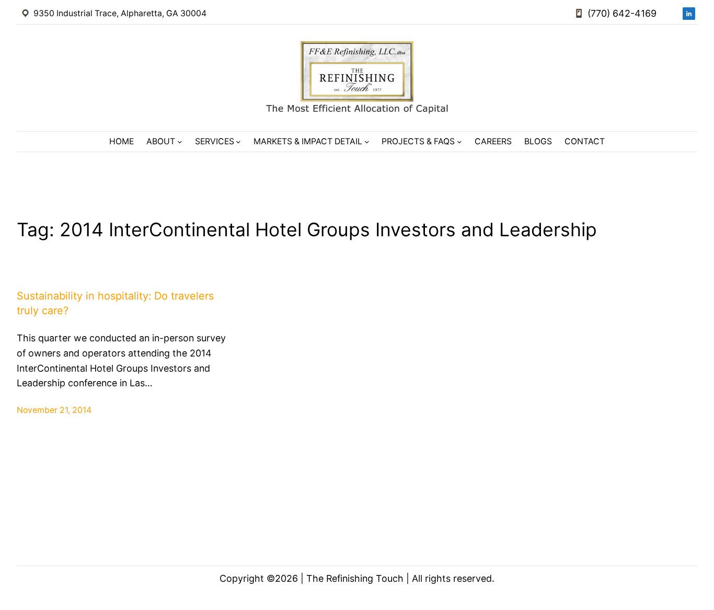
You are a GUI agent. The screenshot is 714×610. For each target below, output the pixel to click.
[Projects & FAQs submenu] (459, 141)
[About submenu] (179, 141)
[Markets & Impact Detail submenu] (367, 141)
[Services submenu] (238, 141)
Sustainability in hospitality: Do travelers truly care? (115, 303)
